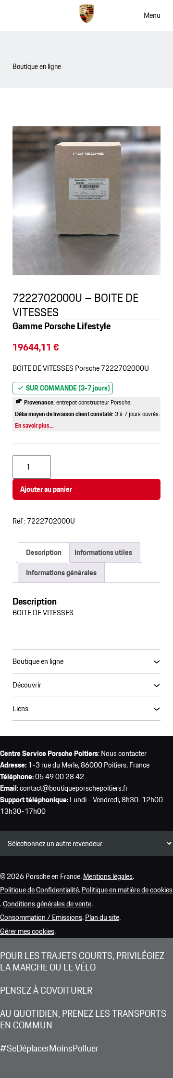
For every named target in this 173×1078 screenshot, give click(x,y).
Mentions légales (108, 876)
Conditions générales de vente (47, 904)
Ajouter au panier (46, 489)
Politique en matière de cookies (127, 890)
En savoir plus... (34, 425)
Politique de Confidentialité (39, 890)
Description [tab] (44, 552)
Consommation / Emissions (41, 917)
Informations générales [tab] (61, 572)
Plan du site (102, 917)
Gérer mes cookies (27, 931)
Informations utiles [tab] (103, 552)
